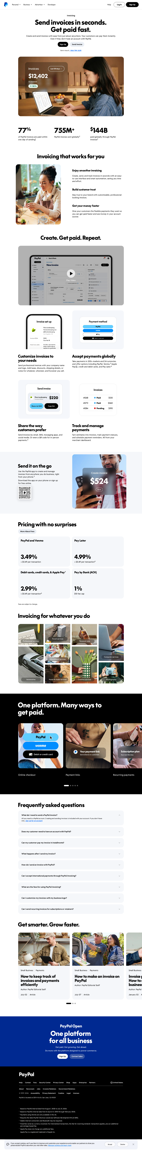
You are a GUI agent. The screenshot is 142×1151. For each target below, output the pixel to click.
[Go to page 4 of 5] (75, 785)
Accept (110, 1144)
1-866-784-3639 (75, 50)
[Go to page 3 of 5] (72, 785)
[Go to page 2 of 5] (70, 785)
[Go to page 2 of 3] (72, 1003)
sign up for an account (34, 821)
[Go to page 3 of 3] (75, 1003)
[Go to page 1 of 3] (68, 1003)
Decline (122, 1144)
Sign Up (63, 44)
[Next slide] (124, 752)
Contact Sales (77, 1056)
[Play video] (71, 273)
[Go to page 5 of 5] (77, 785)
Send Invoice (77, 44)
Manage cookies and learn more (59, 1145)
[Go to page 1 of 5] (66, 785)
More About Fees (27, 531)
